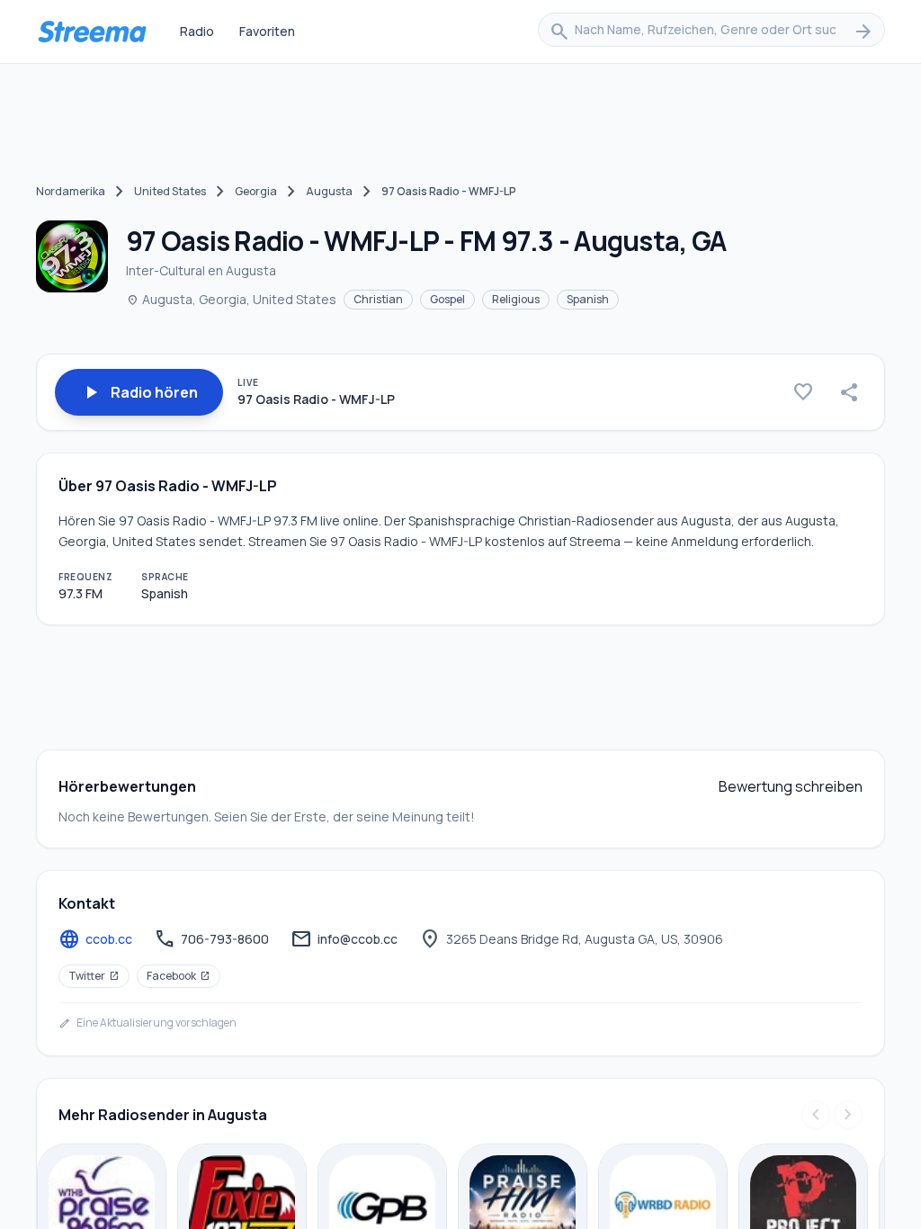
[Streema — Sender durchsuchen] (92, 31)
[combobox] (711, 31)
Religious (516, 299)
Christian (378, 299)
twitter (94, 975)
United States (170, 191)
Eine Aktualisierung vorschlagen (147, 1023)
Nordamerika (70, 191)
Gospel (447, 299)
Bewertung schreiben (791, 786)
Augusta (329, 191)
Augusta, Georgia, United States (231, 299)
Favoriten (267, 31)
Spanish (588, 299)
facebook (178, 975)
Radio (197, 31)
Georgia (256, 191)
